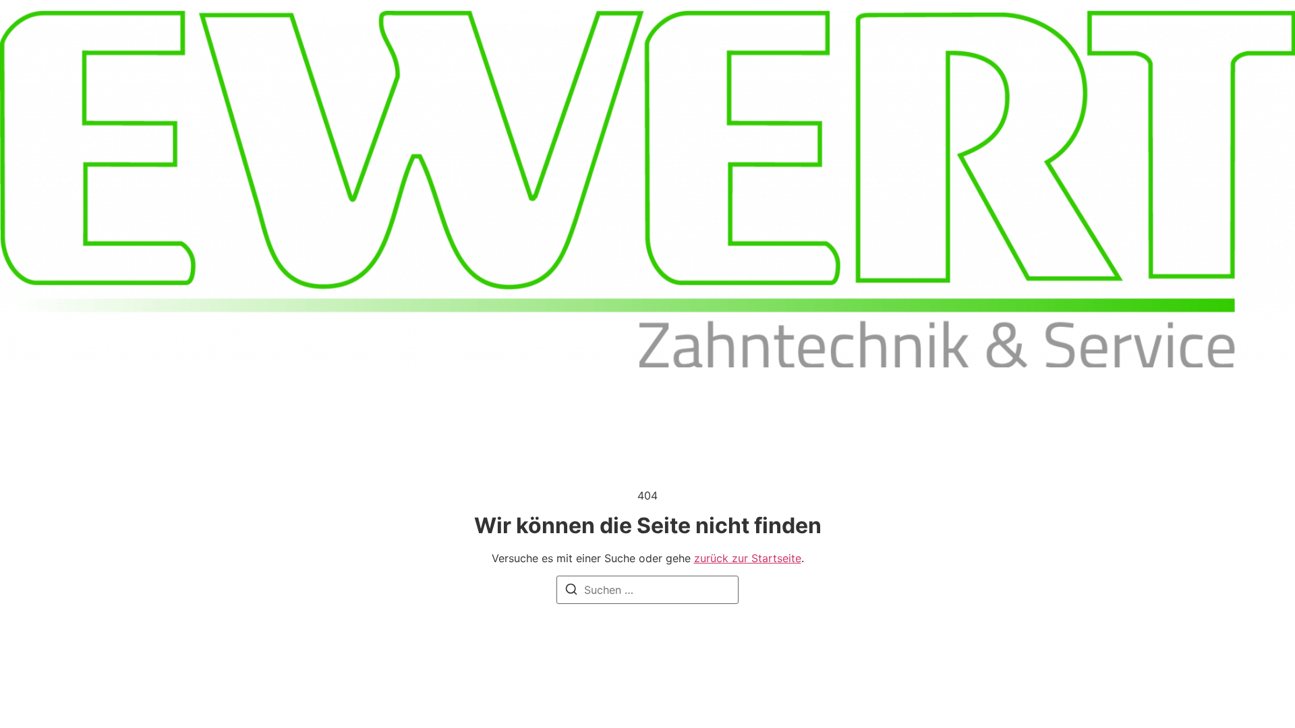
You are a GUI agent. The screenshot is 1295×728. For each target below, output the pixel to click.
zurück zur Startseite (747, 558)
